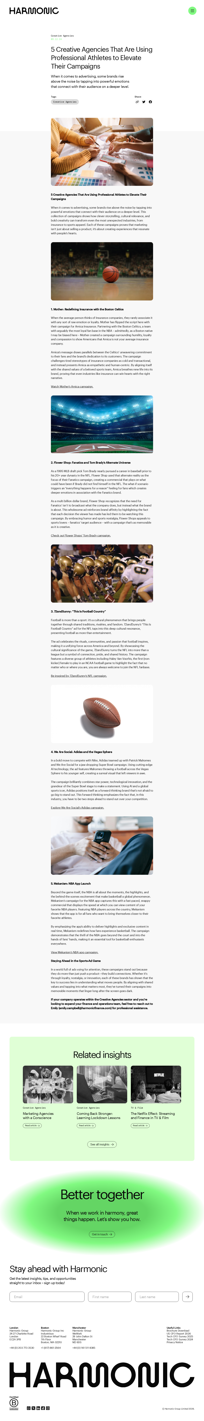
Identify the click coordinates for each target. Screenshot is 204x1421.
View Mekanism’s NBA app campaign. (74, 952)
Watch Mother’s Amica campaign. (72, 386)
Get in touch (100, 1234)
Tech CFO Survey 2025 (180, 1336)
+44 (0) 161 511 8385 (83, 1347)
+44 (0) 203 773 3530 (22, 1347)
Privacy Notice (175, 1342)
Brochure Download (178, 1330)
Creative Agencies (64, 101)
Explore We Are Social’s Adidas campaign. (77, 807)
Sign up (187, 1297)
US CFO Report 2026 (179, 1333)
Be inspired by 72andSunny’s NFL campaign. (79, 675)
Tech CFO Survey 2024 (180, 1339)
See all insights (99, 1144)
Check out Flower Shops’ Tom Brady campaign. (81, 535)
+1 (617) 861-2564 (50, 1347)
